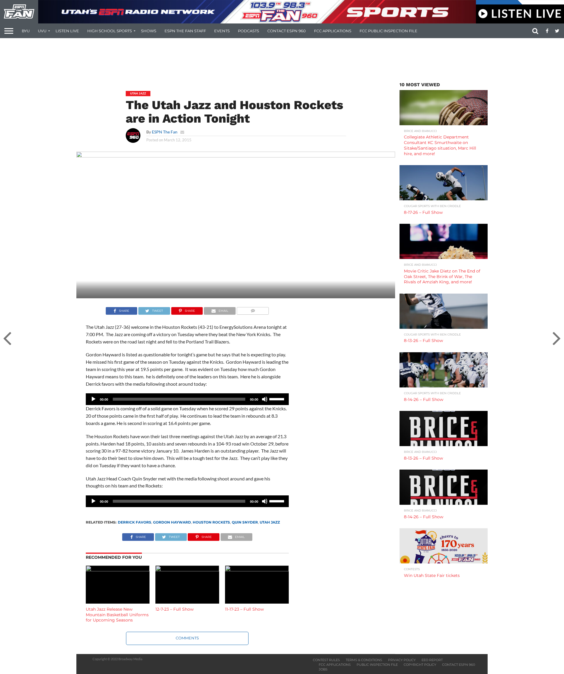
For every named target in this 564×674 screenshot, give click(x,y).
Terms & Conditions (364, 660)
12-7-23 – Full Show (174, 609)
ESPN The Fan (164, 131)
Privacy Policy (402, 660)
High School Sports (109, 30)
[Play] (93, 399)
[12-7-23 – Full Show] (187, 569)
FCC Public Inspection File (388, 30)
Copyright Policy (420, 665)
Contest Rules (326, 660)
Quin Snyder (245, 522)
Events (222, 30)
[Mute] (265, 399)
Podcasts (248, 30)
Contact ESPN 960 (286, 30)
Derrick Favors (134, 522)
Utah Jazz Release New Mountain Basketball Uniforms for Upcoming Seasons (117, 615)
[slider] (277, 398)
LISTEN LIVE (67, 30)
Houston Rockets (211, 522)
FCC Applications (332, 30)
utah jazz (270, 522)
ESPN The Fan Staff (185, 30)
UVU (42, 30)
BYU (26, 30)
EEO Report (432, 660)
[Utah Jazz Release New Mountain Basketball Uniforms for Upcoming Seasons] (118, 569)
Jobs (323, 669)
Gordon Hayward (172, 522)
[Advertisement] (282, 60)
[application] (187, 399)
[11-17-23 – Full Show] (257, 569)
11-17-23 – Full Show (244, 609)
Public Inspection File (377, 665)
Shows (148, 30)
